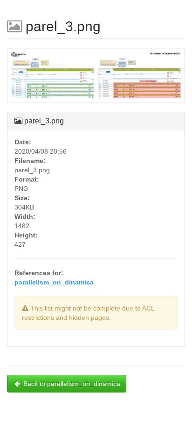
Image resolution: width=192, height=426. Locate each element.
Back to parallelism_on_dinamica (71, 383)
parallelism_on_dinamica (54, 282)
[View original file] (96, 79)
